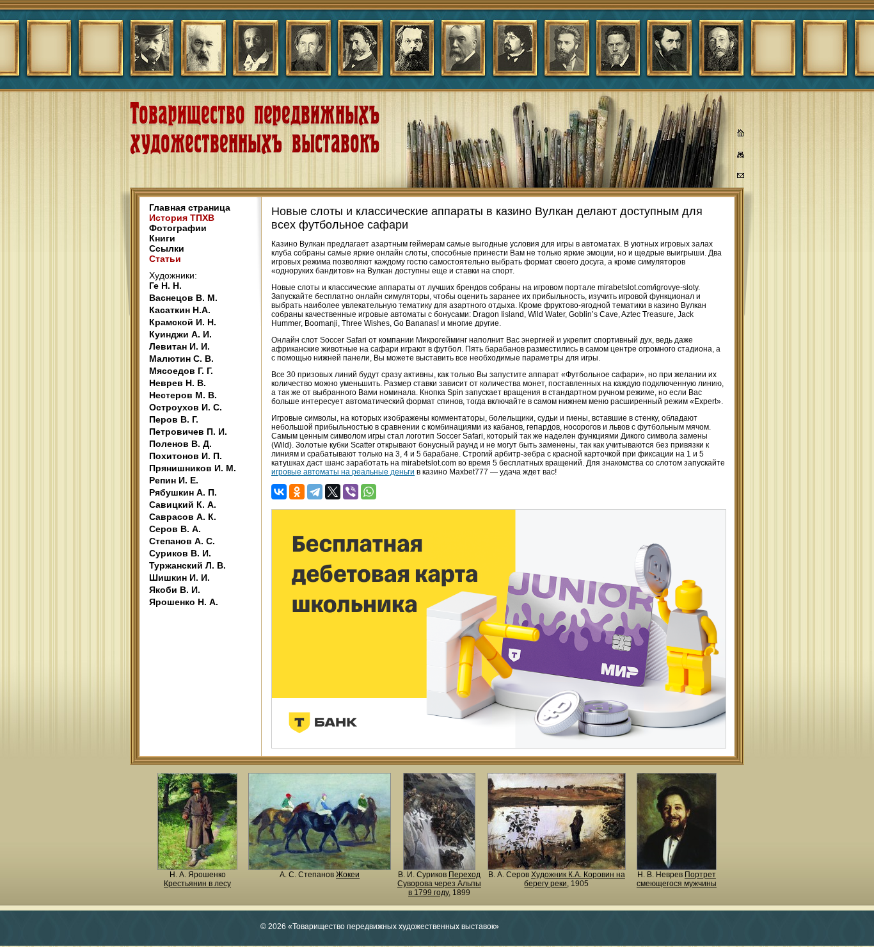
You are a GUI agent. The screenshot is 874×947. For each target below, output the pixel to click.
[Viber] (350, 491)
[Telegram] (314, 491)
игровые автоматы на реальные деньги (343, 471)
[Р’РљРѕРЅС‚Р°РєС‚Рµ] (279, 491)
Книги (162, 238)
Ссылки (166, 248)
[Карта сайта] (741, 156)
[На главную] (741, 134)
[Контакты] (741, 177)
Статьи (165, 259)
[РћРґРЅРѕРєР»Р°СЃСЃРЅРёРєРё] (297, 491)
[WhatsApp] (368, 491)
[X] (332, 491)
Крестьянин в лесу (197, 883)
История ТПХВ (181, 218)
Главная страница (189, 207)
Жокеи (348, 874)
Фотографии (178, 228)
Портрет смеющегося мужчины (677, 879)
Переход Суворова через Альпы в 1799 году (439, 883)
